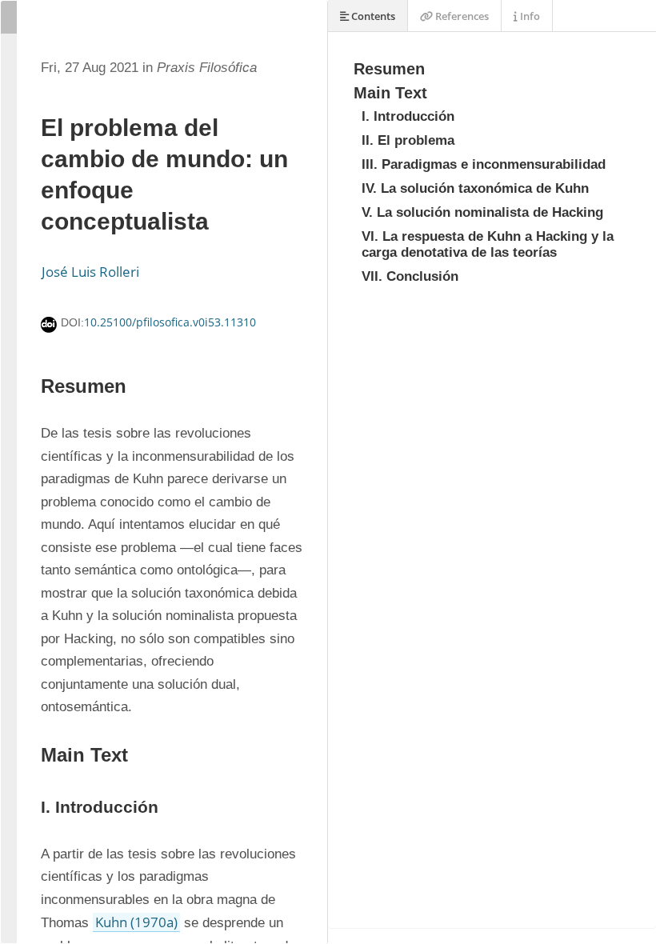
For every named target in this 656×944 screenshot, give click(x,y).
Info (529, 16)
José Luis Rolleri (90, 271)
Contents (372, 16)
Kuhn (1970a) (136, 922)
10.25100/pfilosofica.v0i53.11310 (170, 322)
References (461, 16)
